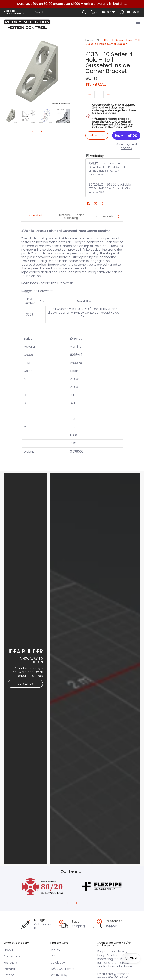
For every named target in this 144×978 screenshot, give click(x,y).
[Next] (67, 71)
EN (128, 12)
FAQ (53, 956)
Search (55, 950)
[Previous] (6, 71)
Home (89, 40)
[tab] (37, 216)
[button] (88, 203)
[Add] (108, 95)
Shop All (9, 950)
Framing (9, 969)
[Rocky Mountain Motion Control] (27, 24)
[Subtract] (90, 95)
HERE (22, 13)
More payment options (126, 146)
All (98, 40)
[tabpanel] (72, 344)
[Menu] (138, 24)
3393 (29, 314)
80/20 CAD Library (62, 969)
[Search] (84, 12)
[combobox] (57, 12)
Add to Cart (97, 135)
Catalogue (57, 962)
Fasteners (10, 962)
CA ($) (136, 12)
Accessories (12, 956)
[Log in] (121, 12)
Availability (97, 156)
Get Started (25, 684)
